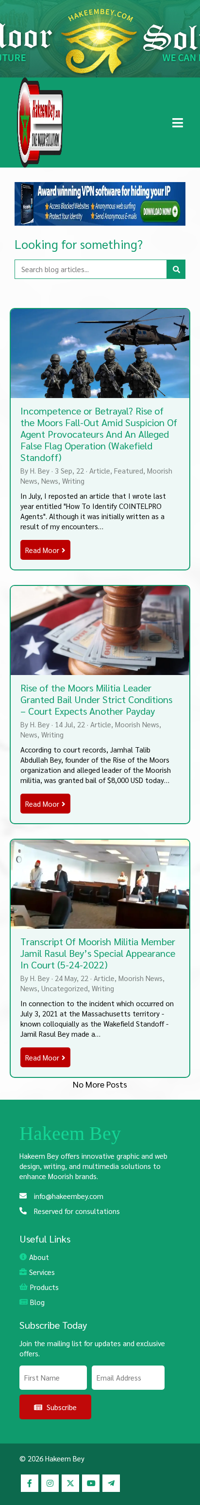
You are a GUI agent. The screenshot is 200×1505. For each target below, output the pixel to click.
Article (99, 470)
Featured (128, 470)
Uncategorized (64, 988)
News (49, 480)
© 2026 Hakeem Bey (51, 1458)
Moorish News (137, 724)
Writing (73, 480)
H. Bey (40, 470)
